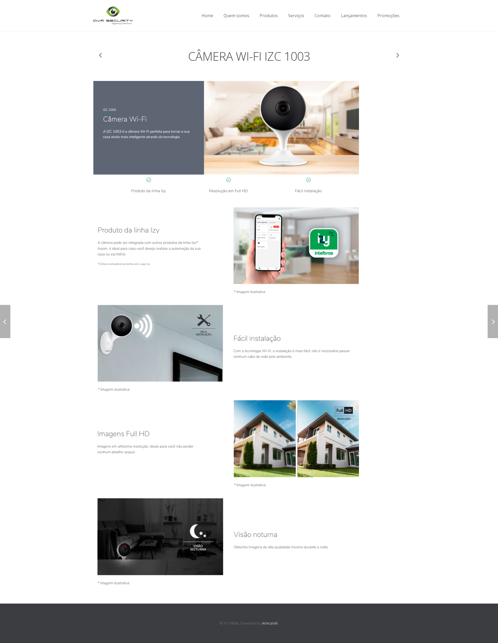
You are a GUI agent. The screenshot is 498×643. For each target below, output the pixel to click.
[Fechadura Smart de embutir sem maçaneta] (100, 55)
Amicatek (270, 623)
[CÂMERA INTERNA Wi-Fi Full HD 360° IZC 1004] (397, 55)
